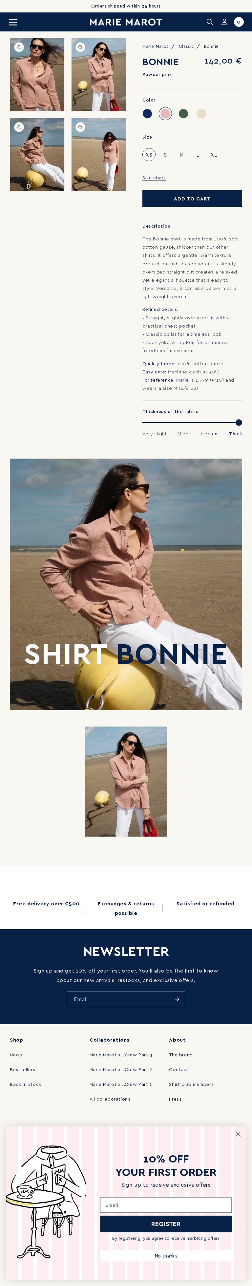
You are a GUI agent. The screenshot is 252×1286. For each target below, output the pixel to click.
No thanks (166, 1255)
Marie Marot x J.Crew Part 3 (121, 1054)
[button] (13, 22)
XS (149, 154)
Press (175, 1099)
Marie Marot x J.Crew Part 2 (121, 1069)
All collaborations (110, 1099)
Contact (178, 1069)
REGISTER (166, 1223)
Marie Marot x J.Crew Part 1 (121, 1084)
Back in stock (25, 1084)
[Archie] (183, 114)
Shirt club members (191, 1084)
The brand (181, 1054)
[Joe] (147, 114)
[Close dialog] (238, 1134)
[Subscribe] (177, 999)
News (16, 1054)
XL (214, 154)
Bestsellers (22, 1069)
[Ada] (201, 114)
